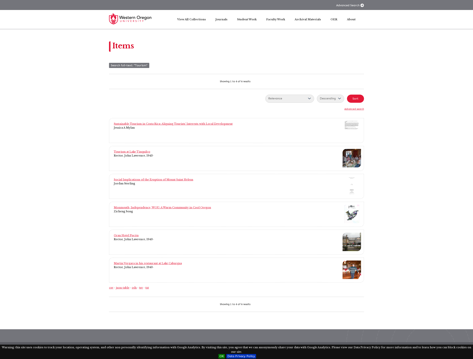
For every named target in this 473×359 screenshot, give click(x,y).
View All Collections (191, 19)
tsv (141, 287)
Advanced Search (348, 5)
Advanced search (354, 109)
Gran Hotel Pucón (126, 235)
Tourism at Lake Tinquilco (132, 151)
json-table (122, 287)
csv (111, 287)
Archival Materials (308, 19)
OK (222, 356)
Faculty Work (275, 19)
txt (147, 287)
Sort (355, 98)
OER (334, 19)
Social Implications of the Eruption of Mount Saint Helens (153, 179)
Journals (221, 19)
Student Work (247, 19)
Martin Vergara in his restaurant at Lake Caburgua (148, 263)
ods (134, 287)
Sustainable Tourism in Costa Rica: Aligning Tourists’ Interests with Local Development (173, 123)
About (351, 19)
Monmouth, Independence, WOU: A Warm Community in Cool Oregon (162, 207)
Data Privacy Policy (241, 356)
